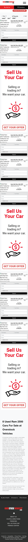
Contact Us (15, 497)
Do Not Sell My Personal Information (11, 537)
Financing (13, 521)
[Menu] (24, 3)
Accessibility (10, 536)
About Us (13, 516)
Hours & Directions (13, 519)
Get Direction (24, 497)
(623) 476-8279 (5, 497)
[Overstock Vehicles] (8, 2)
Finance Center (13, 525)
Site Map (24, 536)
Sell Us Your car (13, 523)
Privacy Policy (18, 536)
